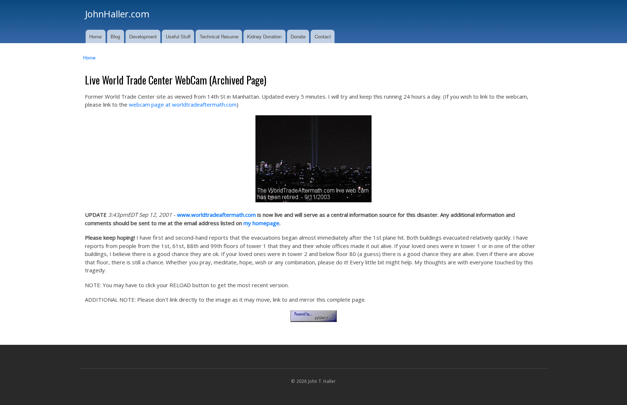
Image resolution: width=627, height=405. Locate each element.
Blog (115, 36)
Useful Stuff (178, 36)
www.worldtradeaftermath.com (216, 214)
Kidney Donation (264, 36)
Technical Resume (219, 36)
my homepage (261, 223)
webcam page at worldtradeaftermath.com (183, 104)
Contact (323, 36)
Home (95, 36)
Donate (298, 36)
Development (143, 36)
